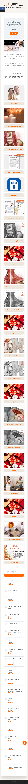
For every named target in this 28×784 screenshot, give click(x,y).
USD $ (3, 8)
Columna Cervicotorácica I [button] (14, 287)
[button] (25, 743)
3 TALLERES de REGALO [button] (14, 539)
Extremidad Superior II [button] (14, 447)
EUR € (3, 11)
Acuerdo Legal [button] (14, 195)
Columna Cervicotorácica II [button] (14, 310)
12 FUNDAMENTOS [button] (14, 172)
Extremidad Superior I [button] (14, 424)
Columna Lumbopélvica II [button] (14, 241)
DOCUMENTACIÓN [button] (14, 218)
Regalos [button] (14, 264)
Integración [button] (14, 493)
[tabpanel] (14, 304)
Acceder (14, 33)
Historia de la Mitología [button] (14, 126)
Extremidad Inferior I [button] (14, 356)
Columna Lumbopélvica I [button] (14, 149)
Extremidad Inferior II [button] (14, 378)
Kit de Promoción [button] (14, 562)
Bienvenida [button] (14, 103)
